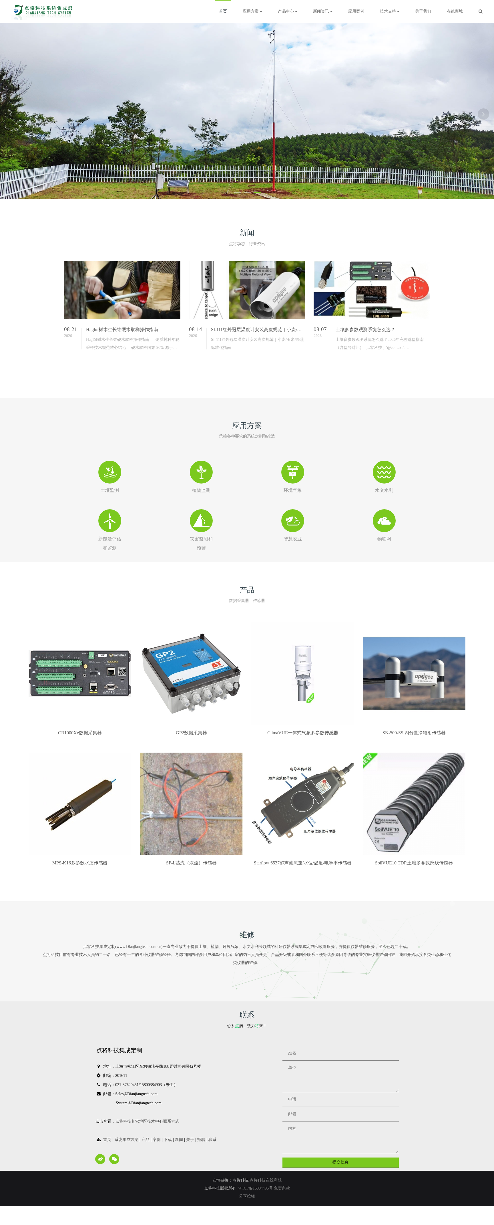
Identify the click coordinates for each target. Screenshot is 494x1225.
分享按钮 (247, 1196)
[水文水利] (384, 472)
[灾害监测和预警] (201, 520)
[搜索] (480, 11)
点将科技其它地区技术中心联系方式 (147, 1121)
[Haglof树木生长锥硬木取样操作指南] (122, 290)
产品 (146, 1140)
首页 (223, 11)
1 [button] (237, 192)
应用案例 (356, 11)
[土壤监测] (109, 472)
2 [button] (247, 192)
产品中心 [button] (286, 11)
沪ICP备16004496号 (256, 1188)
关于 (190, 1140)
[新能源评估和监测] (109, 520)
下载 (168, 1140)
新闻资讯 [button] (321, 11)
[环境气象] (292, 472)
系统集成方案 (126, 1140)
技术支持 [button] (388, 11)
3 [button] (257, 192)
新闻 (179, 1140)
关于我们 (423, 11)
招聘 (201, 1140)
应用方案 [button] (251, 11)
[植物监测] (201, 472)
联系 (212, 1140)
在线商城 (455, 11)
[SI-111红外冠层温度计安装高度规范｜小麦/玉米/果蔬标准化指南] (247, 290)
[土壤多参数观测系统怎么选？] (372, 290)
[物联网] (384, 520)
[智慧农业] (292, 520)
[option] (247, 111)
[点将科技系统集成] (43, 11)
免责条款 (282, 1188)
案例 (157, 1140)
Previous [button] (10, 114)
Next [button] (483, 114)
